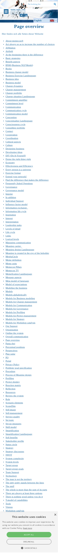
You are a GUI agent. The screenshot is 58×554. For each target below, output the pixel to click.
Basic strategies (13, 58)
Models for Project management (21, 316)
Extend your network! (16, 176)
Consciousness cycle (15, 124)
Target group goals (15, 469)
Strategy (9, 448)
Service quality (13, 416)
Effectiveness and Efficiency (19, 166)
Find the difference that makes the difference (27, 180)
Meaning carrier (14, 246)
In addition (11, 197)
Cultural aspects (13, 142)
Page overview (13, 340)
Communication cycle (16, 110)
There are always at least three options (24, 493)
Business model (13, 82)
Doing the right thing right (18, 159)
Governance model (15, 190)
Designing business (15, 148)
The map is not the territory (19, 479)
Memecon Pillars (14, 267)
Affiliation (10, 48)
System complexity (15, 458)
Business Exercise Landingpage (21, 75)
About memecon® (14, 41)
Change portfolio (14, 93)
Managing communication (18, 242)
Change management (16, 89)
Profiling (10, 378)
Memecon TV (12, 270)
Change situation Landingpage (20, 96)
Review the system (15, 395)
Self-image (11, 409)
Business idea (12, 79)
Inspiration (11, 215)
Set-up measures (13, 423)
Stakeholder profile (15, 441)
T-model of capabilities (17, 500)
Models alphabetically (16, 295)
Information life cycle (16, 211)
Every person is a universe (18, 169)
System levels (12, 462)
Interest (9, 218)
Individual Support (15, 201)
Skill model (11, 427)
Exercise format (13, 173)
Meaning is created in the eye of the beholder (27, 253)
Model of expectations (16, 284)
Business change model (17, 72)
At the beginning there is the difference (24, 54)
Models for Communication (19, 305)
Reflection (10, 389)
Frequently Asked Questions (19, 183)
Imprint (9, 194)
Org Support (11, 326)
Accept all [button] (29, 534)
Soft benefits (12, 437)
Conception (11, 117)
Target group (12, 465)
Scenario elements (14, 402)
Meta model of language (17, 281)
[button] (29, 547)
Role (8, 399)
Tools (8, 503)
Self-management (14, 413)
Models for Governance (17, 309)
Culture (9, 145)
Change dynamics (14, 86)
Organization (12, 329)
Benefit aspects (13, 61)
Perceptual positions (15, 347)
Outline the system (14, 333)
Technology (11, 476)
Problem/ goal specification (19, 368)
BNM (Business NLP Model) (19, 65)
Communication (13, 107)
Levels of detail (13, 229)
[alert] (29, 532)
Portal (8, 361)
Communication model (17, 114)
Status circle (11, 444)
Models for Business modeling (20, 298)
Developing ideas (14, 152)
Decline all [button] (28, 541)
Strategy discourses (15, 451)
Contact (9, 131)
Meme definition (13, 260)
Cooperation (11, 135)
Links (8, 236)
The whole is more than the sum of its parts (26, 489)
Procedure (10, 371)
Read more (27, 528)
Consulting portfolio (15, 128)
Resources (10, 392)
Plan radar (10, 354)
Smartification (12, 430)
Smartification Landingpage (19, 434)
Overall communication (17, 336)
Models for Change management (21, 302)
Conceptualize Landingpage (19, 121)
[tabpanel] (29, 277)
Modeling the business (16, 288)
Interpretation (12, 222)
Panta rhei (10, 343)
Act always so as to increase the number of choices (30, 44)
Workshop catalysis (15, 510)
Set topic (10, 420)
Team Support (12, 472)
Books (9, 68)
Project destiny (13, 382)
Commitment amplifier (16, 100)
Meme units (11, 263)
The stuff (10, 486)
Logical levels (12, 239)
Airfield (9, 51)
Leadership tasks (14, 225)
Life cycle (10, 232)
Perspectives (11, 350)
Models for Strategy (15, 319)
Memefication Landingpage (19, 274)
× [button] (55, 515)
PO (7, 357)
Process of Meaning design (18, 375)
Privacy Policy (12, 364)
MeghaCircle (12, 256)
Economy (10, 162)
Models (9, 291)
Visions (9, 507)
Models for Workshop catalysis (20, 322)
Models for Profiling (15, 312)
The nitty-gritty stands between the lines (25, 482)
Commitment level (14, 103)
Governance (11, 187)
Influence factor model (16, 204)
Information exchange (17, 208)
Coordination (12, 138)
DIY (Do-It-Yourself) (16, 155)
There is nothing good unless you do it (24, 496)
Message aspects (13, 277)
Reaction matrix (13, 385)
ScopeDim (11, 406)
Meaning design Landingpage (20, 249)
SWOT (9, 455)
